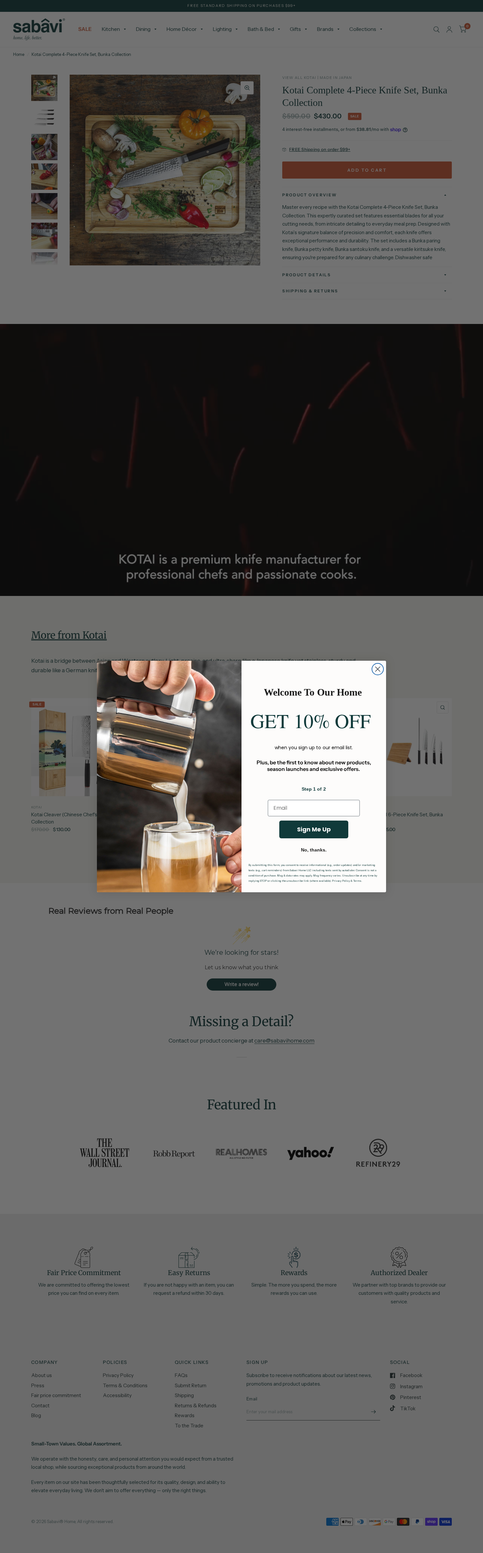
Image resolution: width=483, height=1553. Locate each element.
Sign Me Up (314, 829)
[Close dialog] (377, 669)
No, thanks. (314, 849)
